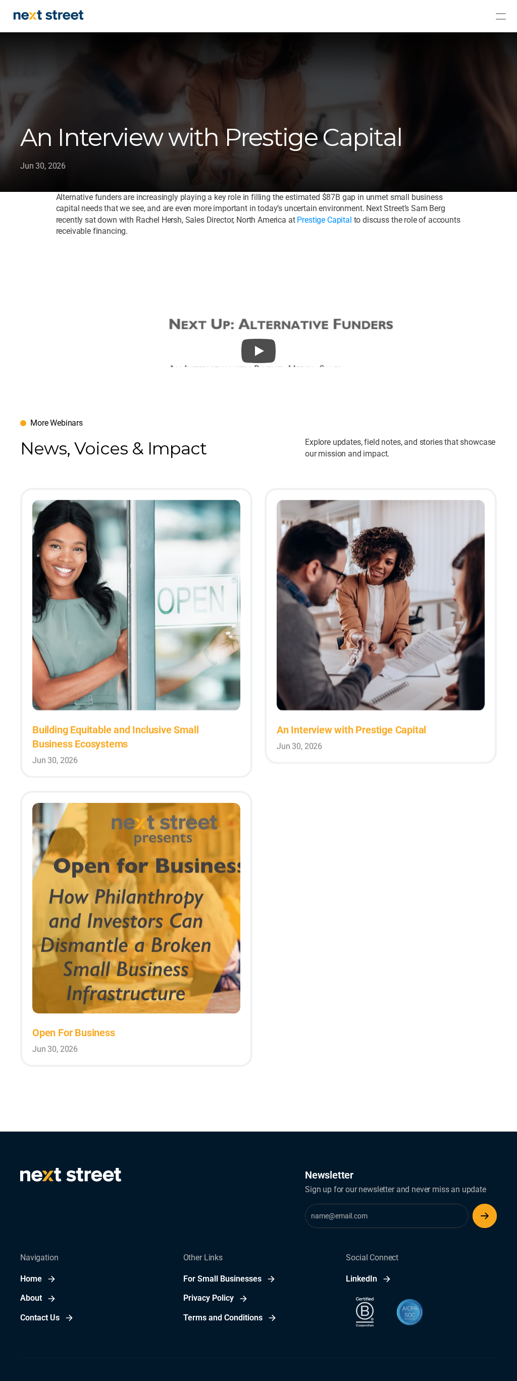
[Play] (258, 351)
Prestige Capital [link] (324, 220)
